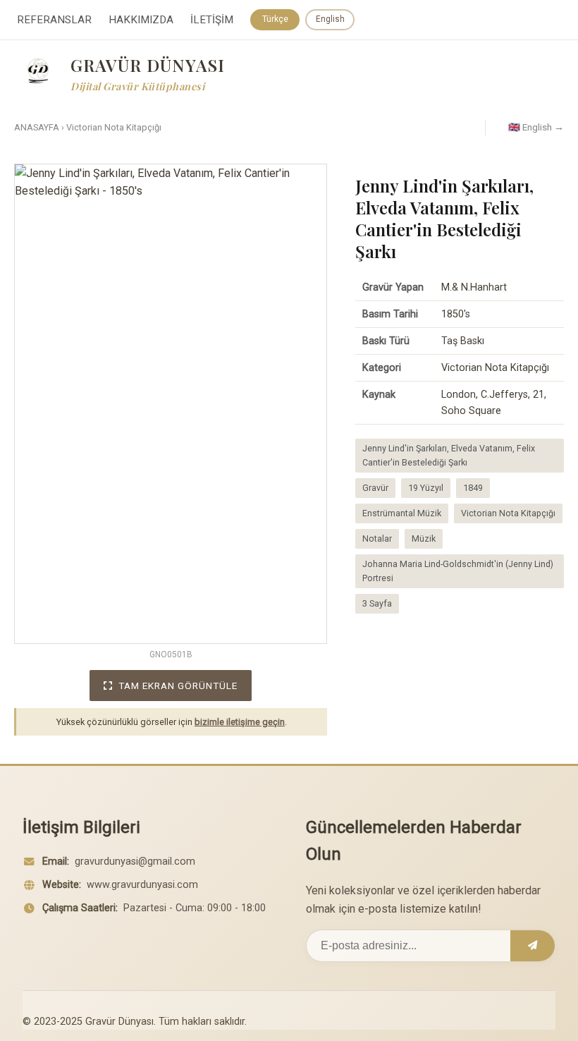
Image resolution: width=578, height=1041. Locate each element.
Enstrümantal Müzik (401, 513)
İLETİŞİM (211, 19)
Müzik (424, 538)
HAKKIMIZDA (141, 19)
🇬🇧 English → (536, 127)
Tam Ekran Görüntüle (178, 685)
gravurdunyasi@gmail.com (135, 862)
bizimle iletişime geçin (240, 722)
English (330, 19)
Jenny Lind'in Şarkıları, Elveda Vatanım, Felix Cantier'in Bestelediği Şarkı (448, 455)
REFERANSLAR (54, 19)
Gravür (375, 487)
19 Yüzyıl (425, 487)
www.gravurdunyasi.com (142, 885)
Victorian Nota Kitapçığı (113, 127)
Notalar (377, 538)
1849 (473, 487)
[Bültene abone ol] (532, 945)
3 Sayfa (377, 603)
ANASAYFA (36, 127)
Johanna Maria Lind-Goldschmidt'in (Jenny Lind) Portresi (457, 571)
